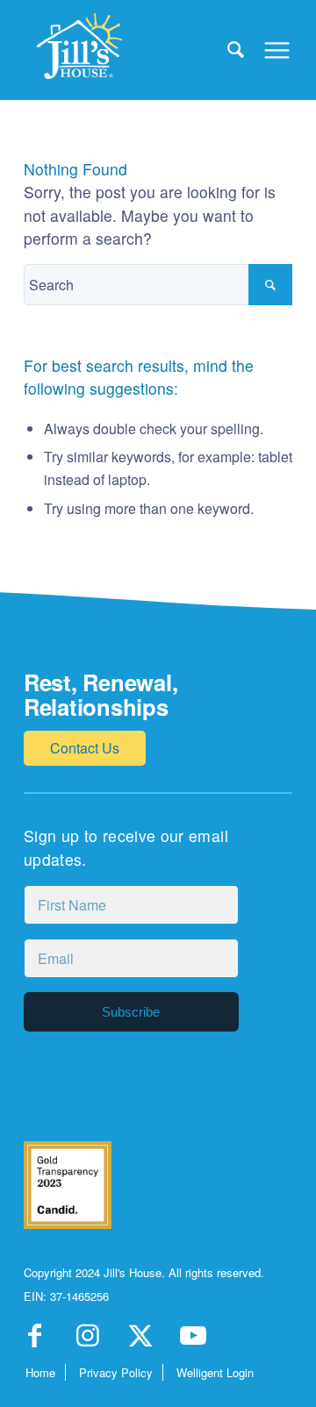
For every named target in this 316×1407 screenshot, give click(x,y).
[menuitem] (227, 48)
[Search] (227, 48)
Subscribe (131, 1011)
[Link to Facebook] (34, 1341)
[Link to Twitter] (140, 1341)
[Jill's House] (131, 48)
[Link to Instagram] (87, 1341)
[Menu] (268, 48)
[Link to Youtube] (192, 1341)
